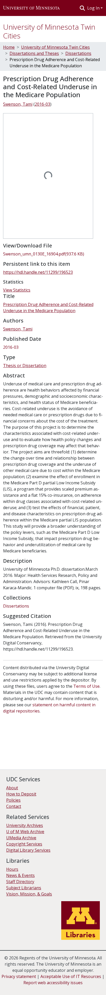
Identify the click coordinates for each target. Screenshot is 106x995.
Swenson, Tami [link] (17, 104)
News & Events (20, 875)
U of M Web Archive (25, 831)
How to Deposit (21, 794)
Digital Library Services (28, 850)
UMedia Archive (21, 838)
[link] (53, 254)
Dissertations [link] (78, 53)
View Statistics (16, 290)
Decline (33, 987)
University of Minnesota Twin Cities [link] (55, 47)
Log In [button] (94, 8)
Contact (13, 806)
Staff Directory (20, 881)
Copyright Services (24, 844)
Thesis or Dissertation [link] (24, 365)
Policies (13, 800)
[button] (31, 8)
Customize (54, 987)
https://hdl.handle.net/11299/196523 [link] (38, 272)
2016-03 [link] (42, 104)
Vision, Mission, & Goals (29, 894)
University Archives (24, 825)
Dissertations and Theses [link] (34, 53)
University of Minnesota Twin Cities (49, 31)
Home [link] (9, 47)
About (12, 788)
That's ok (13, 987)
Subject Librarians (23, 888)
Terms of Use (86, 686)
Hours (12, 869)
